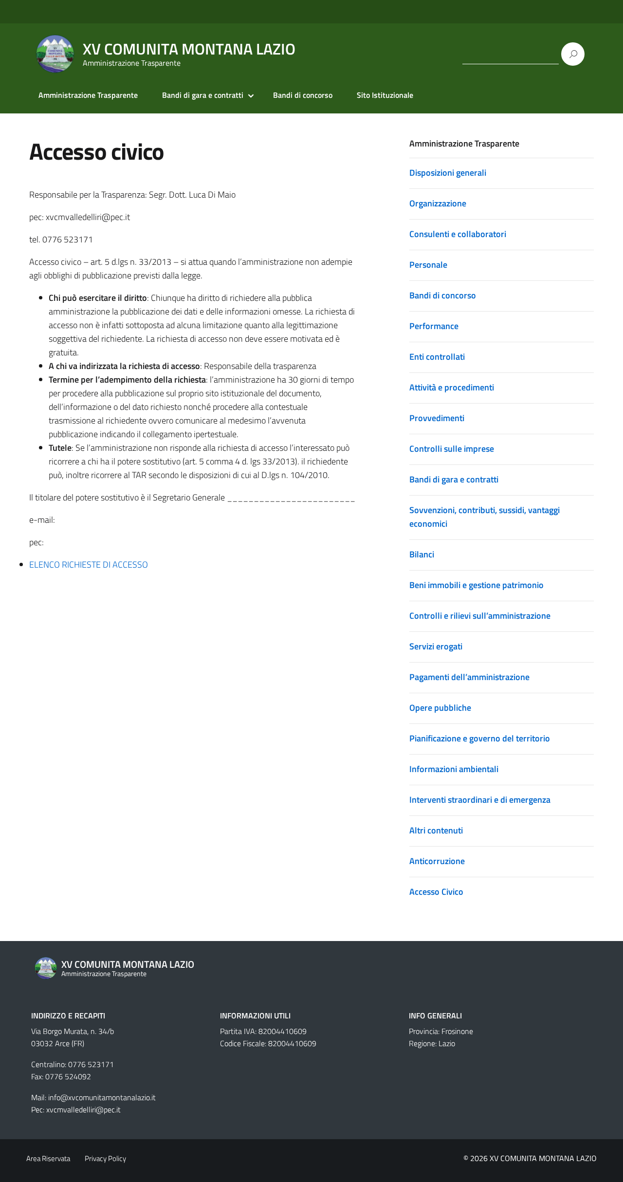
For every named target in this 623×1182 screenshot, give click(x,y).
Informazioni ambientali (453, 769)
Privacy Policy (105, 1158)
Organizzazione (437, 203)
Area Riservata (48, 1158)
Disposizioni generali (447, 172)
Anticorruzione (437, 861)
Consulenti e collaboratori (457, 233)
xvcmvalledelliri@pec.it (83, 1109)
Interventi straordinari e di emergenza (479, 799)
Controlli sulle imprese (451, 448)
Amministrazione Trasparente (88, 95)
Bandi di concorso (302, 95)
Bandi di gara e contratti (202, 95)
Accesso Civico (436, 891)
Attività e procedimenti (451, 387)
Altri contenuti (436, 830)
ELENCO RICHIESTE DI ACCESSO (88, 564)
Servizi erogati (435, 646)
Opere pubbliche (440, 707)
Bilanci (421, 554)
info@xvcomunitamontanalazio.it (102, 1097)
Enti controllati (437, 356)
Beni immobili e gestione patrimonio (476, 584)
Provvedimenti (436, 418)
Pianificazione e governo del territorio (479, 738)
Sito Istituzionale (385, 95)
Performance (433, 325)
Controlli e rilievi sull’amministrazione (479, 615)
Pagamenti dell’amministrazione (469, 676)
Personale (428, 264)
